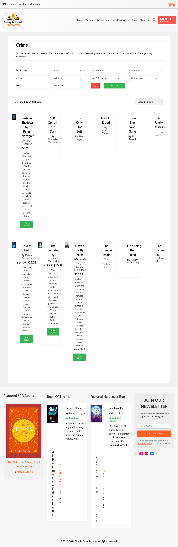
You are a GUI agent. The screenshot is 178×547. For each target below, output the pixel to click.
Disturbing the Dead (134, 250)
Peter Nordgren (77, 413)
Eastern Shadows (75, 408)
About (143, 20)
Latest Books (104, 20)
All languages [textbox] (144, 78)
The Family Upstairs (159, 123)
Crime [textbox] (67, 70)
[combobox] (70, 70)
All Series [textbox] (67, 78)
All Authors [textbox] (105, 70)
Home (79, 20)
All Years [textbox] (29, 78)
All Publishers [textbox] (105, 78)
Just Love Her (116, 408)
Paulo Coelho (25, 472)
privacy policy (144, 443)
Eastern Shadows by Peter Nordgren (27, 127)
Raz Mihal (117, 413)
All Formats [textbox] (144, 70)
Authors (90, 20)
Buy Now (26, 224)
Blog (134, 20)
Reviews (121, 20)
